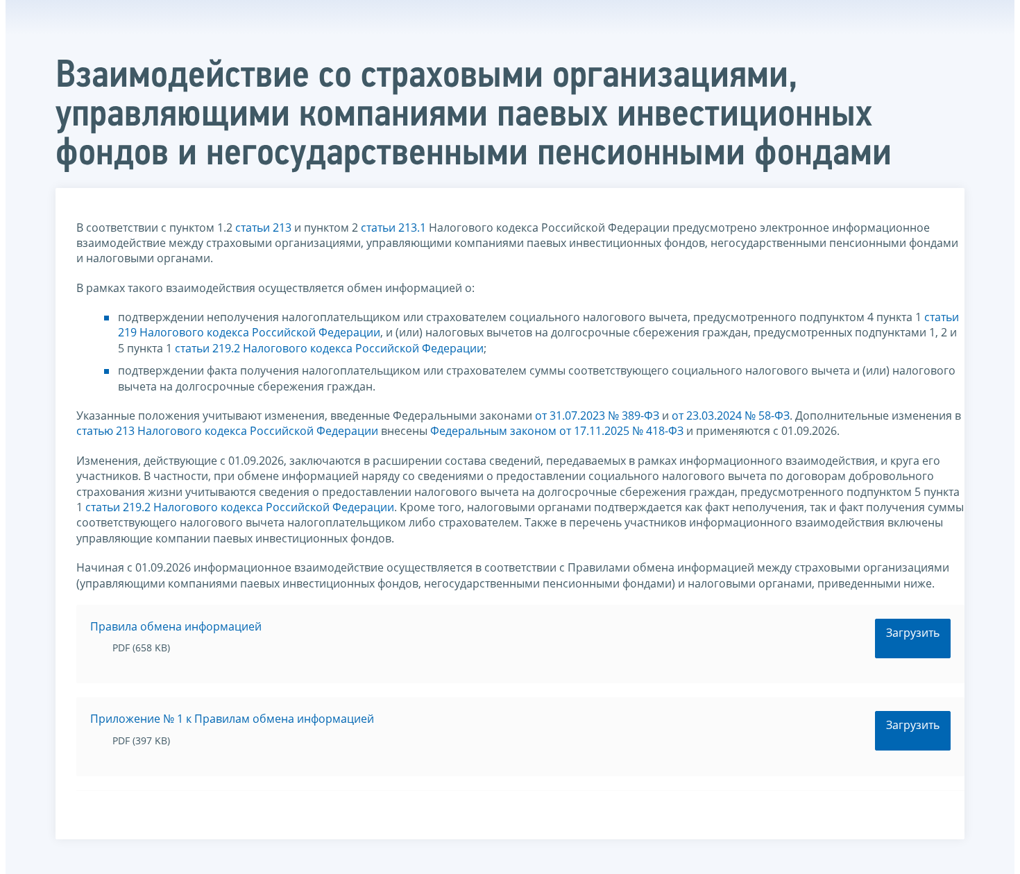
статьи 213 (263, 227)
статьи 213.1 (393, 227)
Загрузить (913, 632)
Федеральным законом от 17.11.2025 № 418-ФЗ (556, 430)
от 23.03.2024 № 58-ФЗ (731, 415)
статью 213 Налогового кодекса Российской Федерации (227, 430)
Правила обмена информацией (176, 626)
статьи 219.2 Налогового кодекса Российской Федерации (329, 348)
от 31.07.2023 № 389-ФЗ (597, 415)
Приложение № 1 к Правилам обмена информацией (232, 718)
